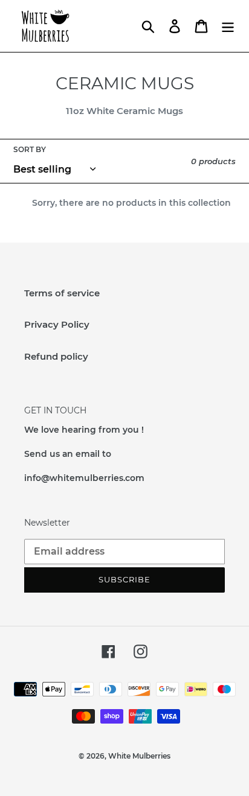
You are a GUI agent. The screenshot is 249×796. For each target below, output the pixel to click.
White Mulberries (139, 755)
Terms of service (62, 293)
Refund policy (56, 356)
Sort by (29, 149)
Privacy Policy (56, 324)
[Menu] (228, 26)
